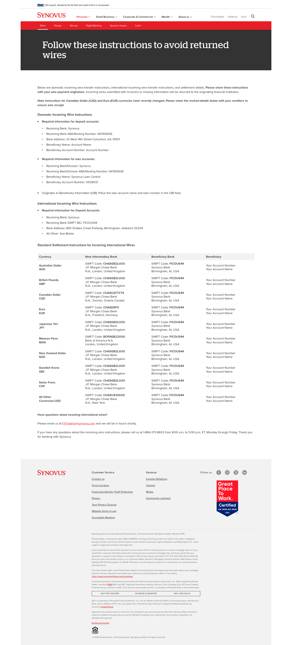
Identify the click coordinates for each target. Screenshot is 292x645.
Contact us (232, 16)
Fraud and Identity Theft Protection (112, 492)
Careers (150, 485)
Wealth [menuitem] (166, 17)
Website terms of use (104, 511)
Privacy (96, 498)
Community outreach (158, 498)
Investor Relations (156, 479)
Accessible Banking (103, 517)
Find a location (217, 16)
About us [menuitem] (184, 17)
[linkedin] (244, 472)
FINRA (109, 584)
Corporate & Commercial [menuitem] (138, 17)
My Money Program (100, 623)
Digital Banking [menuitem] (94, 25)
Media (149, 492)
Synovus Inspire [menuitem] (118, 25)
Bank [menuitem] (42, 25)
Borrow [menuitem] (74, 25)
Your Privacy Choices (104, 505)
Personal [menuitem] (82, 17)
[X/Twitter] (235, 472)
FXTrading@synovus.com (78, 423)
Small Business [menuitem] (105, 17)
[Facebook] (218, 472)
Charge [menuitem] (58, 25)
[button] (252, 17)
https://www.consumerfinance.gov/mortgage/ (112, 576)
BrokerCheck (107, 606)
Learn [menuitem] (138, 25)
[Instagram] (227, 472)
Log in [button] (244, 16)
